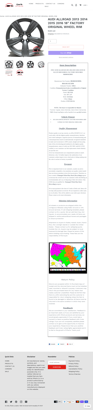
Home (2, 16)
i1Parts (12, 405)
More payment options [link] (66, 57)
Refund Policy (73, 366)
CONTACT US (9, 366)
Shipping (50, 34)
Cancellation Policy (75, 369)
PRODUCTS (9, 363)
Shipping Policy (74, 371)
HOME (7, 361)
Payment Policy (74, 361)
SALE (7, 371)
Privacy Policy (73, 363)
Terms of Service (74, 374)
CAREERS (8, 369)
